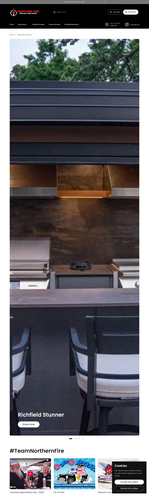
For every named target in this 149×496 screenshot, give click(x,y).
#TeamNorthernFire (24, 35)
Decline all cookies (129, 488)
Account (116, 12)
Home (12, 35)
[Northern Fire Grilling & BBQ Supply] (24, 12)
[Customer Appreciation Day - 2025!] (30, 473)
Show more (29, 424)
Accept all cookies (129, 482)
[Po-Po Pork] (74, 473)
